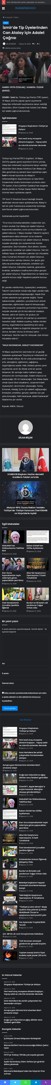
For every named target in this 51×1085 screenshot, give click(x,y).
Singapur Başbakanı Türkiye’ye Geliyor (28, 729)
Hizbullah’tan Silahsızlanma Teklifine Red (13, 548)
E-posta (6, 673)
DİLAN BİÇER (11, 44)
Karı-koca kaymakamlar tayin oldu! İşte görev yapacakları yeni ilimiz (12, 577)
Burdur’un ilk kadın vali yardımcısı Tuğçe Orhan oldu (37, 605)
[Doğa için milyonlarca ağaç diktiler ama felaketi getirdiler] (10, 778)
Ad (4, 663)
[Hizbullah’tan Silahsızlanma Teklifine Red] (13, 536)
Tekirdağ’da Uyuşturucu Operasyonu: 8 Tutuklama (31, 896)
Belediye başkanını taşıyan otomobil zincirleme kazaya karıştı (32, 885)
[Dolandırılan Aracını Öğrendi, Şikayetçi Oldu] (10, 863)
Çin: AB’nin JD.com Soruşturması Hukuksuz (23, 934)
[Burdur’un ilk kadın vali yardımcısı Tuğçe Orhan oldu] (38, 594)
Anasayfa (8, 17)
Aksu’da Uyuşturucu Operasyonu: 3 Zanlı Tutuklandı (36, 575)
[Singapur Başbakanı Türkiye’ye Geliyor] (9, 129)
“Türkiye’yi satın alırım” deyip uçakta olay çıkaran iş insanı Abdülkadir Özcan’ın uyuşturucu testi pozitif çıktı (33, 911)
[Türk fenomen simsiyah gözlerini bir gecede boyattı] (10, 944)
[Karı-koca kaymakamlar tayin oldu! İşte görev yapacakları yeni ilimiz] (13, 564)
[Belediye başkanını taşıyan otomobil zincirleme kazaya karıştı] (10, 886)
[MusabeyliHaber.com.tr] (25, 8)
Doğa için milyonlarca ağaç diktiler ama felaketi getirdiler (33, 776)
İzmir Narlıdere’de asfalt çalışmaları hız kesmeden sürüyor (31, 755)
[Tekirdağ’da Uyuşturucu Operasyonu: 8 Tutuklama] (10, 899)
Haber (16, 17)
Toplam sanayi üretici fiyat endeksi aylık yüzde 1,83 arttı (32, 954)
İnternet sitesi (8, 683)
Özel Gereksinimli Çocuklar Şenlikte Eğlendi (10, 605)
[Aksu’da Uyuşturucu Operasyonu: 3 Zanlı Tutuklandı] (38, 564)
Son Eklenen (25, 720)
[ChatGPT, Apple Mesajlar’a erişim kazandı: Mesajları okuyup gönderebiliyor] (10, 790)
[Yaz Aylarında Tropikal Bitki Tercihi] (10, 926)
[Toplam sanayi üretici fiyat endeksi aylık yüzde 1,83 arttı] (10, 956)
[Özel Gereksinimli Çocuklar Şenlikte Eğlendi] (13, 594)
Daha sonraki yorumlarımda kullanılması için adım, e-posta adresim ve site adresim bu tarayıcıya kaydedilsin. (24, 697)
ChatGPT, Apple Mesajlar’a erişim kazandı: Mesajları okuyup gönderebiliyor (32, 789)
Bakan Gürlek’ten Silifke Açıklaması (35, 546)
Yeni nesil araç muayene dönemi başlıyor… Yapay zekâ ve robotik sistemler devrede (32, 142)
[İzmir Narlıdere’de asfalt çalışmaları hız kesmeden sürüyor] (10, 756)
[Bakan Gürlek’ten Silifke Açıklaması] (38, 536)
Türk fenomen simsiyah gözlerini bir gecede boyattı (32, 942)
